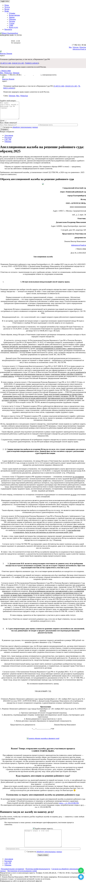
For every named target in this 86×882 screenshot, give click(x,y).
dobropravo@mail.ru (79, 49)
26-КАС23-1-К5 (18, 63)
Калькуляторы (14, 15)
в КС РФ (7, 139)
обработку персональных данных (25, 127)
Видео (6, 9)
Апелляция (8, 135)
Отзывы (12, 13)
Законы (12, 17)
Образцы (12, 19)
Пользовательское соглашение (12, 869)
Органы (12, 21)
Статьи (11, 23)
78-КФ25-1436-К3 (31, 63)
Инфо (6, 11)
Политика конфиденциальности (38, 869)
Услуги (7, 7)
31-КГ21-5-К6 (6, 63)
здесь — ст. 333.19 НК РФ (69, 803)
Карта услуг (13, 27)
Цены (6, 5)
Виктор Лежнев (6, 53)
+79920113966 (5, 71)
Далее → (3, 121)
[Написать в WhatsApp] (81, 870)
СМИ (11, 25)
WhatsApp (82, 47)
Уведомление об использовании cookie (22, 871)
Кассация (8, 137)
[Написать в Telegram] (81, 877)
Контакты (8, 29)
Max (70, 47)
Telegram (75, 47)
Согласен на (44, 852)
